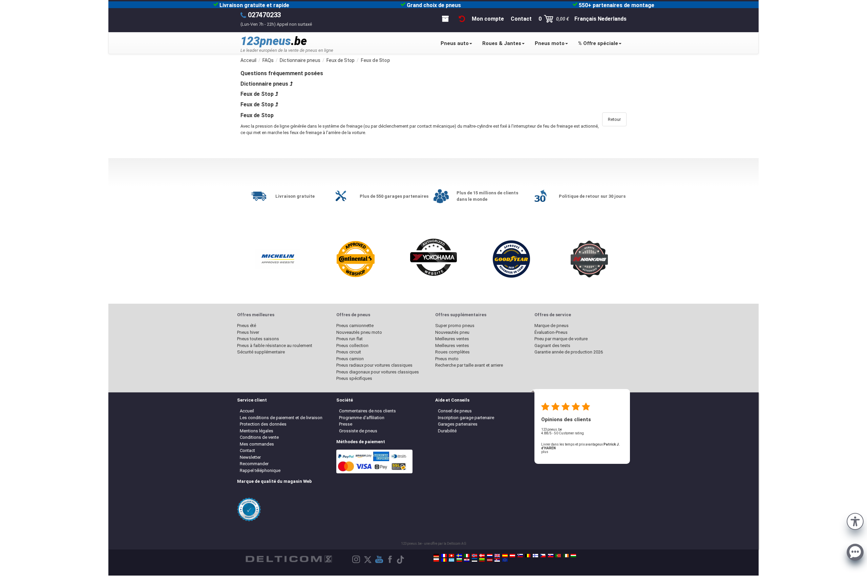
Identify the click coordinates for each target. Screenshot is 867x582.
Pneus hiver (248, 332)
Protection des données (263, 424)
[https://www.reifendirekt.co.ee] (474, 560)
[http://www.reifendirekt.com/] (505, 560)
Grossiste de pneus (358, 430)
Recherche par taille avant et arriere (469, 365)
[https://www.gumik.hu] (573, 555)
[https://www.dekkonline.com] (474, 555)
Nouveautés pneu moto (359, 332)
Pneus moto (550, 43)
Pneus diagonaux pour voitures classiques (377, 371)
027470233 (264, 15)
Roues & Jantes (501, 43)
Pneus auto (455, 43)
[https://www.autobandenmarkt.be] (527, 555)
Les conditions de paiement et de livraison (281, 417)
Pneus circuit (348, 351)
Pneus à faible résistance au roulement (274, 345)
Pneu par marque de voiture (561, 338)
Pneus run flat (349, 338)
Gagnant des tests (552, 345)
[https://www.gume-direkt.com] (520, 555)
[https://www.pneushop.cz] (543, 555)
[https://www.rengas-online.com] (535, 555)
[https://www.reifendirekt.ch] (451, 555)
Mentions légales (256, 430)
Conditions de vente (259, 437)
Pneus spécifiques (354, 378)
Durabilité (447, 430)
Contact (247, 450)
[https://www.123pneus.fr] (444, 555)
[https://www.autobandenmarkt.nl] (489, 555)
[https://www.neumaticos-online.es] (505, 555)
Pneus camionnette (355, 325)
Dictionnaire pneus (264, 84)
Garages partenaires (458, 424)
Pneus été (246, 325)
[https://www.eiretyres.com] (566, 555)
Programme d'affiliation (361, 417)
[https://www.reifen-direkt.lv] (489, 560)
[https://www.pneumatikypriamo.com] (550, 555)
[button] (855, 521)
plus (544, 452)
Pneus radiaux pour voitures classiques (374, 365)
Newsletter (250, 457)
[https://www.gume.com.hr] (466, 560)
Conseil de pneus (455, 410)
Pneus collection (352, 345)
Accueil (247, 410)
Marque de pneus (551, 325)
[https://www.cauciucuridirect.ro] (444, 560)
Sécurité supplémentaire (261, 351)
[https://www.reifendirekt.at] (512, 555)
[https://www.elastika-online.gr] (451, 560)
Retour (614, 119)
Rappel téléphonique (260, 470)
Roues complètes (452, 351)
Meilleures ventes (452, 338)
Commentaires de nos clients (367, 410)
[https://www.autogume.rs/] (497, 560)
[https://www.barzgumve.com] (459, 560)
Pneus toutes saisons (258, 338)
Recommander (254, 463)
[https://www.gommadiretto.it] (466, 555)
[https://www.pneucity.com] (558, 555)
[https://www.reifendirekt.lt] (482, 560)
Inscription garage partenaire (466, 417)
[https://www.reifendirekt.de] (436, 555)
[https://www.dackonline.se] (459, 555)
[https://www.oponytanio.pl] (436, 560)
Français (585, 19)
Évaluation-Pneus (551, 332)
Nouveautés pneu (452, 332)
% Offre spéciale (598, 43)
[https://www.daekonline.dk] (482, 555)
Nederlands (612, 19)
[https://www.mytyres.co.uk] (497, 555)
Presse (345, 424)
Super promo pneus (454, 325)
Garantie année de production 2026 (568, 351)
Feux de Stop (257, 94)
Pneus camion (350, 358)
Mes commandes (257, 444)
